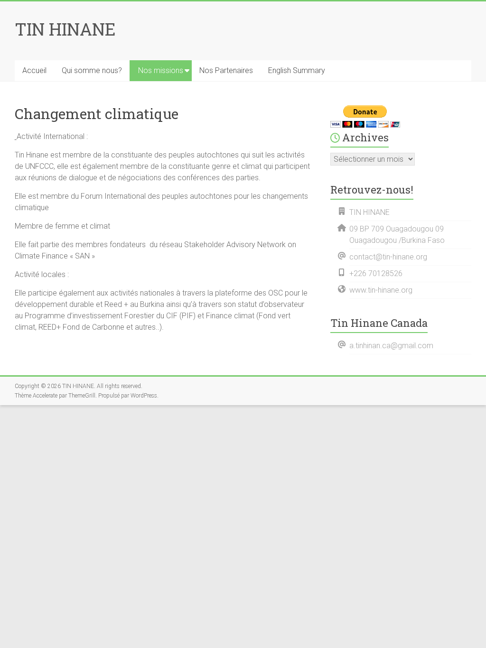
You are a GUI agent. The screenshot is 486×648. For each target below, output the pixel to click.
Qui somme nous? (92, 70)
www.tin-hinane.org (380, 290)
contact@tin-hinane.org (388, 256)
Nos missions (160, 70)
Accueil (34, 70)
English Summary (296, 70)
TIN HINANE (65, 29)
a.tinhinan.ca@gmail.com (391, 345)
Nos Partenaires (226, 70)
